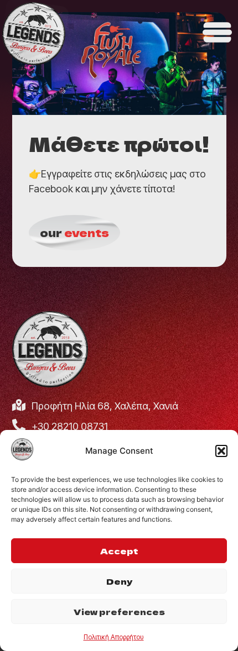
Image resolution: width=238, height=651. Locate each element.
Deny (119, 581)
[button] (221, 450)
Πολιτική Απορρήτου (114, 637)
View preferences (119, 611)
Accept (119, 550)
